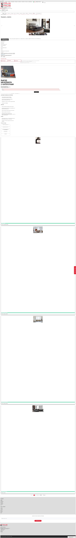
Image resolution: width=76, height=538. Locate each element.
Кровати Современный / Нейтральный (5, 129)
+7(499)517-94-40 (30, 38)
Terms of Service (16, 93)
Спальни (1, 508)
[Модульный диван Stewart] (38, 358)
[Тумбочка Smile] (38, 179)
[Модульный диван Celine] (38, 269)
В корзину (9, 60)
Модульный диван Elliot (4, 491)
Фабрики (9, 1)
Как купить (16, 1)
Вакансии (19, 1)
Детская (1, 511)
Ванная (1, 512)
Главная (6, 1)
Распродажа (12, 1)
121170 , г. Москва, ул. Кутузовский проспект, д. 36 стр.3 (7, 8)
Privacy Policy (12, 93)
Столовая (1, 509)
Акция (6, 2)
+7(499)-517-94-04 (4, 10)
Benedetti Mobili (6, 224)
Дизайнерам (30, 1)
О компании (23, 1)
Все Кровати (5, 131)
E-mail (2, 89)
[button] (1, 25)
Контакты (26, 1)
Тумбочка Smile (3, 223)
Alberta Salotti (6, 403)
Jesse (4, 492)
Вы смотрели (70, 537)
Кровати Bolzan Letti (4, 44)
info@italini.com (39, 38)
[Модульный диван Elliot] (38, 448)
